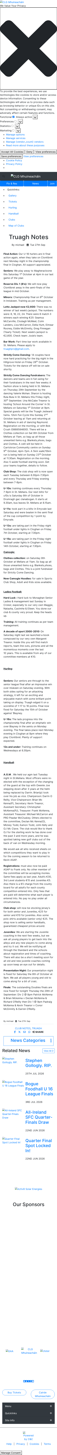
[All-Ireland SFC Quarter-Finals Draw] (13, 1113)
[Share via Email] (25, 1031)
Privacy (21, 1443)
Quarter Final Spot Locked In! (38, 1145)
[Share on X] (20, 1031)
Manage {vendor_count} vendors (24, 141)
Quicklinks (11, 1413)
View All (48, 1051)
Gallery (13, 195)
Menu (8, 1406)
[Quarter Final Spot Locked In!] (13, 1140)
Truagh (37, 1028)
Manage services (15, 138)
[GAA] (9, 1350)
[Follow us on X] (29, 1381)
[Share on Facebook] (15, 1031)
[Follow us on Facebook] (26, 1381)
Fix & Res (12, 183)
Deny (29, 151)
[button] (28, 48)
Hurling (13, 207)
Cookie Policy (14, 160)
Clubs (12, 219)
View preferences (46, 151)
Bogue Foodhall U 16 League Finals (39, 1088)
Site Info (10, 1420)
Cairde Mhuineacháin (43, 1394)
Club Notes (23, 1028)
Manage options (15, 134)
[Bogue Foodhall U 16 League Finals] (13, 1083)
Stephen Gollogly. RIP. (38, 1063)
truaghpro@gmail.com (16, 348)
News (35, 183)
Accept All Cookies (12, 151)
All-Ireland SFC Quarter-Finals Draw (38, 1117)
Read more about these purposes (25, 145)
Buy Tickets (14, 1392)
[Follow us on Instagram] (31, 1381)
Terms (47, 1443)
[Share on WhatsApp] (30, 1031)
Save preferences (11, 156)
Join (52, 183)
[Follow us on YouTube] (33, 1381)
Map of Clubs (16, 225)
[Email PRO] (24, 1381)
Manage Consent (11, 1452)
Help (9, 1443)
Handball (14, 213)
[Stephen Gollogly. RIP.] (13, 1060)
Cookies (34, 1443)
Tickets (13, 201)
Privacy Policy (14, 163)
